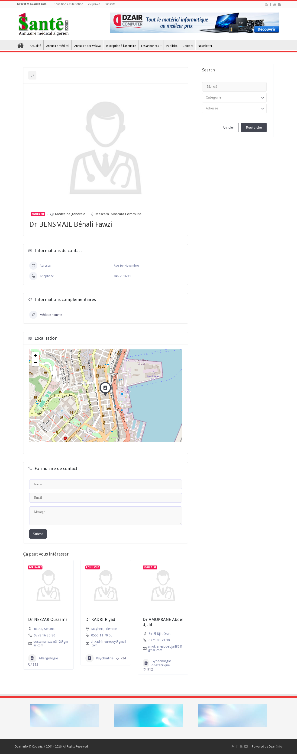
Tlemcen (111, 629)
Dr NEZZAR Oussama (48, 619)
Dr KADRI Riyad (100, 619)
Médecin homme (51, 314)
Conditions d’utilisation (68, 4)
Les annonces (150, 46)
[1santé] (43, 23)
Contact (188, 46)
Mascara (102, 214)
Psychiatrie (104, 658)
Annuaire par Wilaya (87, 46)
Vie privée (94, 4)
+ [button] (35, 355)
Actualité (35, 46)
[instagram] (280, 4)
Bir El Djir (155, 634)
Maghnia (97, 629)
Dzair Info (275, 746)
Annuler (228, 127)
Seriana (49, 629)
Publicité (110, 4)
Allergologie (48, 658)
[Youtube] (275, 4)
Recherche (254, 127)
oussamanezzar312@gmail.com (50, 643)
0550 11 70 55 (102, 635)
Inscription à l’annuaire (121, 46)
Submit (38, 534)
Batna (38, 629)
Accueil (21, 45)
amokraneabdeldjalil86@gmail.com (165, 648)
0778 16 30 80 (44, 635)
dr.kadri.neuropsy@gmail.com (108, 643)
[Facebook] (270, 4)
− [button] (35, 362)
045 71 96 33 (122, 276)
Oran (167, 634)
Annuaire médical (57, 46)
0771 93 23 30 (159, 640)
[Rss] (266, 4)
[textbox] (234, 97)
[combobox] (234, 97)
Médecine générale (70, 214)
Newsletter (205, 46)
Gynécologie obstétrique (161, 663)
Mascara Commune (126, 214)
